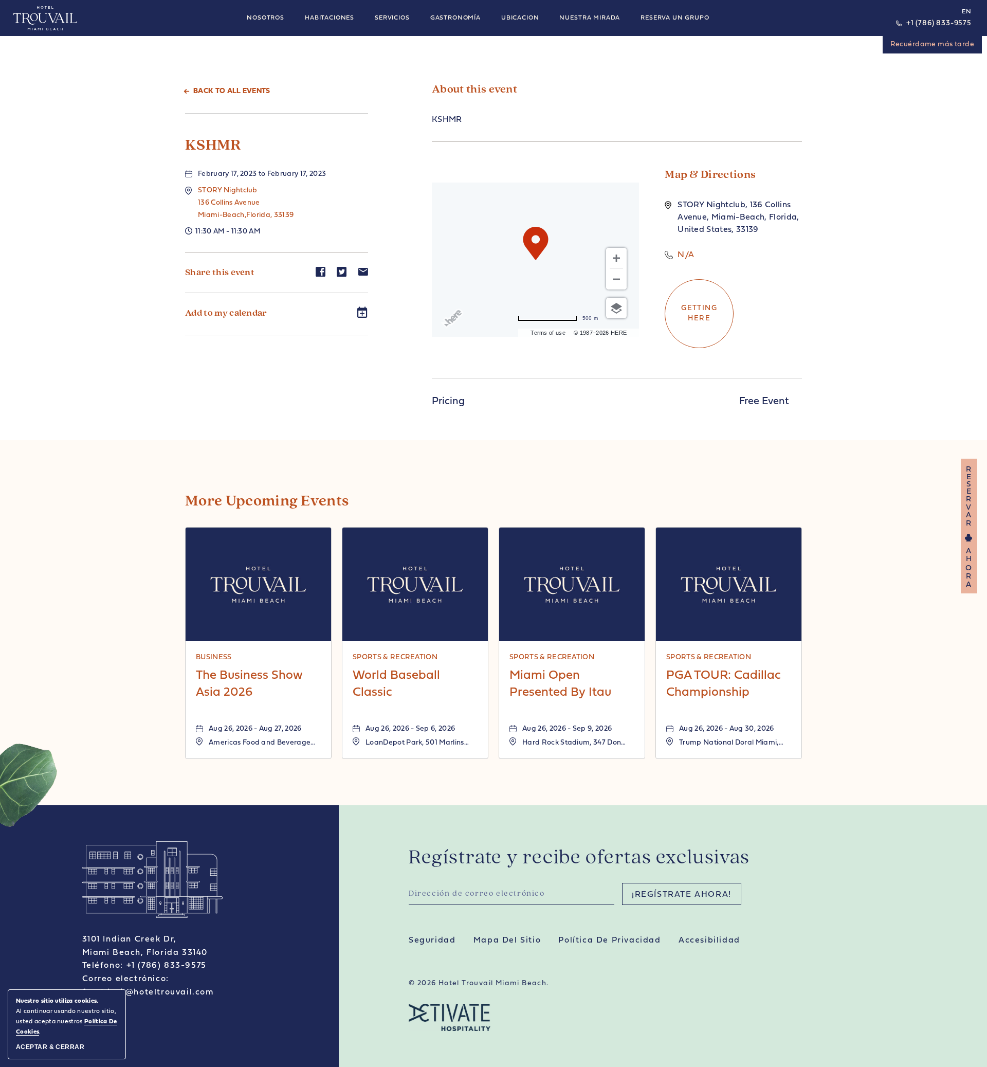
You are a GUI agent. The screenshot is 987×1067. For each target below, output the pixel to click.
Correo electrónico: (125, 979)
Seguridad (432, 940)
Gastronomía (455, 18)
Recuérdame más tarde (932, 44)
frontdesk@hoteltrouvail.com (148, 992)
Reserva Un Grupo (675, 18)
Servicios (392, 18)
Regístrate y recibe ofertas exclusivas (579, 858)
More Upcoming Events (267, 502)
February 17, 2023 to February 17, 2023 (262, 174)
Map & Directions (710, 175)
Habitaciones (329, 18)
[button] (246, 203)
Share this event (219, 273)
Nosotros (265, 18)
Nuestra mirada (589, 18)
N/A (686, 255)
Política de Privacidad (609, 940)
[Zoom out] (616, 279)
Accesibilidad (709, 940)
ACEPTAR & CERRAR (50, 1047)
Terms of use (548, 333)
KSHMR (213, 146)
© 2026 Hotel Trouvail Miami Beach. (479, 983)
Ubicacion (520, 18)
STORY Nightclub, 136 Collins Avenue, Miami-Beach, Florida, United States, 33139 (738, 217)
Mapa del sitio (507, 940)
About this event (474, 90)
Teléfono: (102, 966)
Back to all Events (231, 91)
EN (967, 12)
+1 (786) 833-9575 (939, 23)
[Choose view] (616, 308)
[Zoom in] (616, 258)
